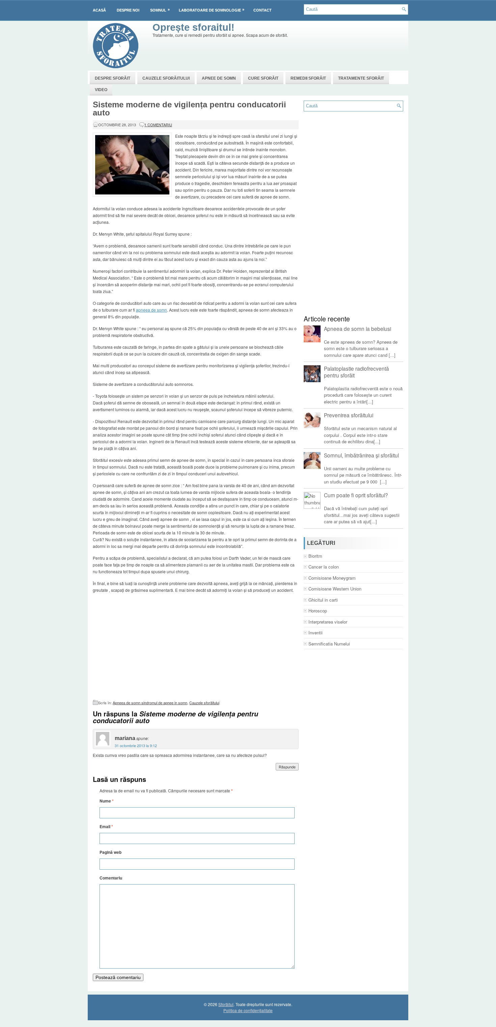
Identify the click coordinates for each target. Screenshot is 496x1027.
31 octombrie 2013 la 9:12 (136, 745)
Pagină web (110, 852)
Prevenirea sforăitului (348, 415)
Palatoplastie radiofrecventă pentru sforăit (356, 371)
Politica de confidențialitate (248, 1010)
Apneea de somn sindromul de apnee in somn (150, 702)
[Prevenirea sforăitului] (312, 420)
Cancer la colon (323, 566)
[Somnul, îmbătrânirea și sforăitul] (312, 460)
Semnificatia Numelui (329, 643)
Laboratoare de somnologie (211, 9)
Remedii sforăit (308, 78)
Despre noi (128, 10)
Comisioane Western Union (334, 588)
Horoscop (317, 610)
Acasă (99, 10)
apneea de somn (151, 310)
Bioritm (315, 556)
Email (106, 826)
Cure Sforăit (263, 78)
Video (101, 89)
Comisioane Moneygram (332, 578)
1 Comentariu (158, 124)
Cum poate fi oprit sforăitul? (356, 495)
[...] (392, 355)
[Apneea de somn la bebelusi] (312, 333)
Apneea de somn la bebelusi (357, 328)
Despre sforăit (112, 78)
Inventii (315, 632)
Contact (262, 10)
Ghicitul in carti (323, 600)
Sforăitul (225, 1004)
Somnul (160, 9)
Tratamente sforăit (361, 78)
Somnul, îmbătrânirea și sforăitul (361, 455)
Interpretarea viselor (327, 621)
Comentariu (111, 878)
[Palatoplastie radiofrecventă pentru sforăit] (312, 373)
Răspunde (287, 766)
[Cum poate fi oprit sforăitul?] (312, 500)
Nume (107, 801)
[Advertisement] (275, 54)
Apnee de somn (219, 78)
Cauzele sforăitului (166, 78)
